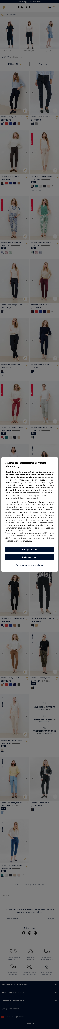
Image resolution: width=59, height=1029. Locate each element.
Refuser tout (29, 557)
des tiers (29, 507)
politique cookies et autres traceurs (29, 539)
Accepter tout (29, 549)
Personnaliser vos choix (29, 565)
